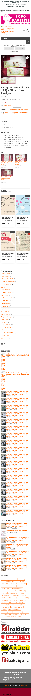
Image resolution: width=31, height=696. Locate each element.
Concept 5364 (5, 586)
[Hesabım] (25, 30)
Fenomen (21, 593)
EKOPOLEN (22, 590)
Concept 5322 (11, 112)
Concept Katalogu (9, 109)
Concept (6, 112)
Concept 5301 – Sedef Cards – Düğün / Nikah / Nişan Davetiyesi (7, 163)
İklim (20, 616)
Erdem (4, 593)
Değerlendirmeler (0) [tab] (7, 127)
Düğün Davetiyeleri (9, 48)
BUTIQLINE (21, 579)
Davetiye (16, 112)
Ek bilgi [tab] (4, 124)
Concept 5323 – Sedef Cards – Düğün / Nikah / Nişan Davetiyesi (21, 163)
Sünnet (4, 609)
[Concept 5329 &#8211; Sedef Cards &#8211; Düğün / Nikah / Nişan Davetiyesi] (7, 172)
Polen (14, 600)
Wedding (14, 616)
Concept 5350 (13, 583)
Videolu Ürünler (9, 111)
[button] (27, 57)
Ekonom (14, 590)
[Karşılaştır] (21, 30)
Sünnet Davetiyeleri (7, 612)
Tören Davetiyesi (24, 614)
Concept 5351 (22, 583)
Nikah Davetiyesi (6, 598)
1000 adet (5, 579)
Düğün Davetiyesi (21, 112)
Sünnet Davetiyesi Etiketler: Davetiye (10, 614)
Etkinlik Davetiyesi (12, 593)
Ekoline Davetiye (6, 590)
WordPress (6, 685)
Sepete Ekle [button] (4, 223)
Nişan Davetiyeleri (20, 48)
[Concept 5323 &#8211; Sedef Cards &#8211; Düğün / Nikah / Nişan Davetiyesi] (21, 157)
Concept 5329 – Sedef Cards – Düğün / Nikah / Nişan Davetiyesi (7, 178)
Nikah (24, 595)
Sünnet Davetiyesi (14, 51)
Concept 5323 (21, 581)
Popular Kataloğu (6, 602)
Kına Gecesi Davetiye (16, 595)
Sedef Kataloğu (6, 607)
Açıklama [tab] (4, 121)
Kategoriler (7, 38)
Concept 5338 (5, 583)
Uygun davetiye (6, 616)
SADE (14, 602)
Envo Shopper (23, 685)
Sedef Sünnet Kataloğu (17, 607)
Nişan (14, 598)
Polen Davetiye (22, 600)
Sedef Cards (3, 111)
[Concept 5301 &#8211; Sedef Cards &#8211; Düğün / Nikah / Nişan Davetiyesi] (7, 157)
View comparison (7, 694)
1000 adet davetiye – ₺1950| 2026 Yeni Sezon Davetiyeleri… (14, 46)
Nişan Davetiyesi (9, 113)
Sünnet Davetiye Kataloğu (14, 609)
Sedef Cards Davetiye (16, 113)
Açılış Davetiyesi (13, 579)
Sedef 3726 (21, 602)
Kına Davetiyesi (5, 595)
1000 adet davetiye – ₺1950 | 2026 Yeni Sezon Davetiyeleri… (7, 31)
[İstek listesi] (23, 30)
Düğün (19, 586)
